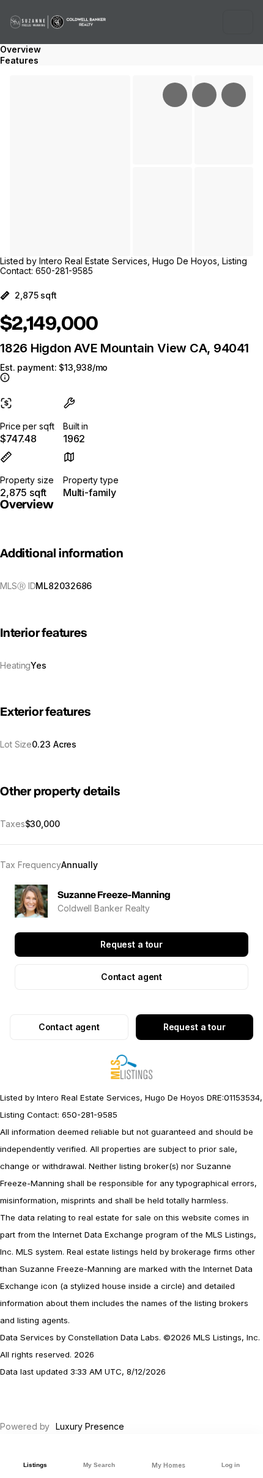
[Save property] (204, 95)
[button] (70, 165)
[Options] (175, 95)
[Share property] (233, 95)
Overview (20, 49)
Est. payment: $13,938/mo (54, 368)
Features (19, 60)
